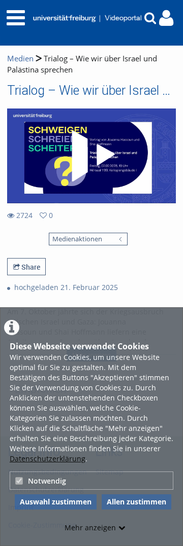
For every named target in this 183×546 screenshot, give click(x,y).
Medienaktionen (77, 239)
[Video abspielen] (91, 156)
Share (30, 267)
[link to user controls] (166, 18)
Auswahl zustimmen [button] (56, 501)
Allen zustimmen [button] (136, 501)
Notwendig (47, 481)
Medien (20, 58)
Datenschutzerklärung (47, 458)
